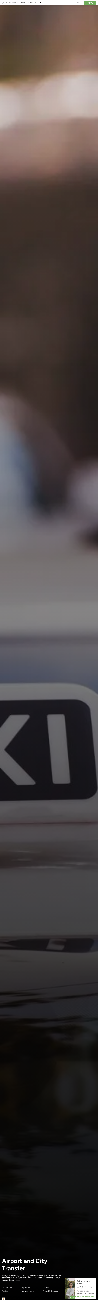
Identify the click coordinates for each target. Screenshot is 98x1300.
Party (23, 2)
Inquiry (90, 3)
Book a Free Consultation (86, 1293)
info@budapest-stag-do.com (86, 1287)
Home (8, 2)
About (37, 2)
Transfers (29, 2)
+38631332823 (84, 1291)
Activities (15, 2)
